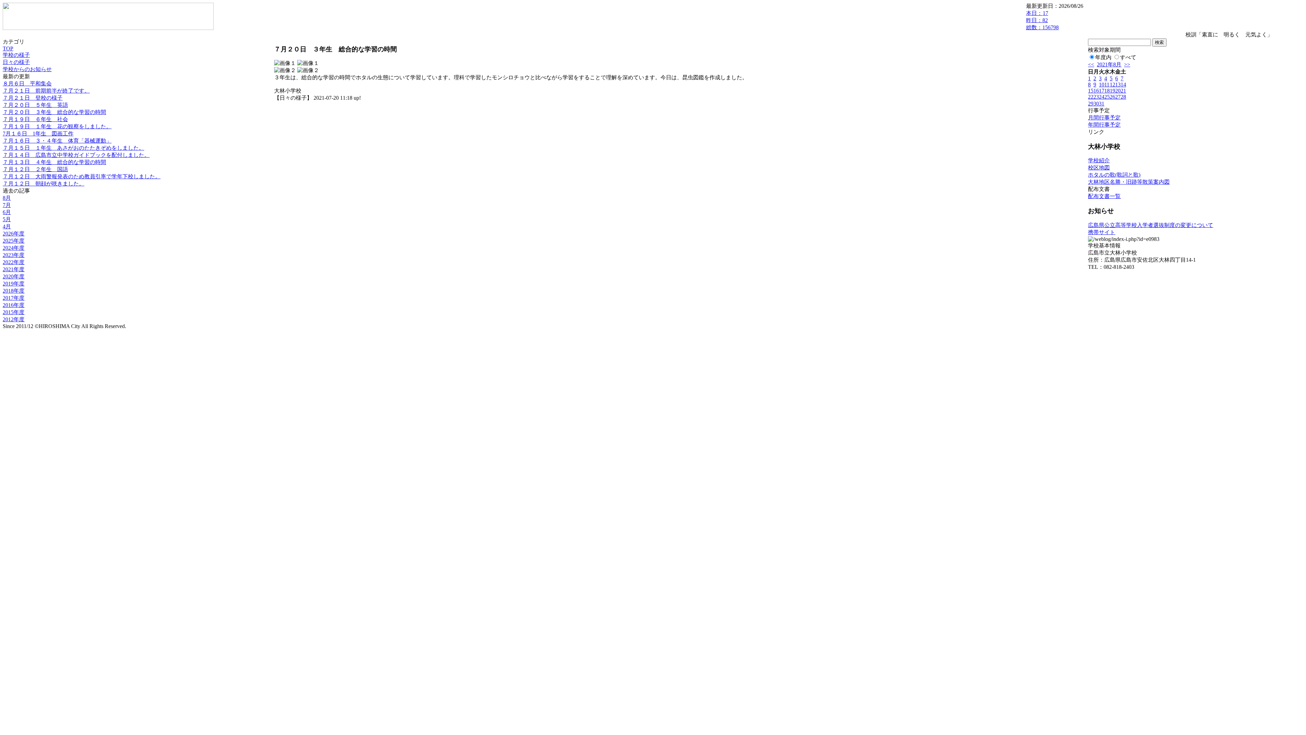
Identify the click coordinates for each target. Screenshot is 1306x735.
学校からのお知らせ (27, 69)
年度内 (1103, 57)
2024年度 (13, 248)
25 (1107, 97)
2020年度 (13, 276)
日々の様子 (16, 62)
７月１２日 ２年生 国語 (35, 169)
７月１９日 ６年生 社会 (35, 119)
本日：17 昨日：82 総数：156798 (1042, 20)
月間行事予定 (1104, 117)
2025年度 (13, 241)
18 (1107, 91)
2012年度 (13, 319)
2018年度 (13, 291)
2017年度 (13, 298)
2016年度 (13, 305)
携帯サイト (1101, 232)
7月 (7, 205)
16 (1096, 91)
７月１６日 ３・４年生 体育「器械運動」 (57, 141)
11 (1106, 84)
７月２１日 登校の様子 (33, 98)
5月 (7, 219)
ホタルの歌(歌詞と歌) (1114, 175)
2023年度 (13, 255)
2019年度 (13, 284)
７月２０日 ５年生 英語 (35, 105)
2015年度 (13, 312)
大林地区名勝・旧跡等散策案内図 (1129, 182)
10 (1101, 84)
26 (1112, 97)
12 (1112, 84)
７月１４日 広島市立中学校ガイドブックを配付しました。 (76, 155)
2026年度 (13, 233)
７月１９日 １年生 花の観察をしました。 (57, 126)
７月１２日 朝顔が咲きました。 (43, 183)
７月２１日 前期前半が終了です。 (46, 91)
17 (1101, 91)
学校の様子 (16, 55)
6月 (7, 212)
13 (1118, 84)
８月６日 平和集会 (27, 83)
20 (1118, 91)
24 (1101, 97)
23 (1096, 97)
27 (1118, 97)
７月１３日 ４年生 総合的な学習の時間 (54, 162)
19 (1112, 91)
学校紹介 (1099, 160)
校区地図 (1099, 167)
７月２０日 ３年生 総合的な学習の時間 (54, 112)
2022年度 (13, 262)
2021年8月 (1109, 64)
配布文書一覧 (1104, 196)
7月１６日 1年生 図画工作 (38, 133)
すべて (1128, 57)
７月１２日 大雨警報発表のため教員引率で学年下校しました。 (82, 176)
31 (1101, 104)
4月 (7, 226)
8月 (7, 198)
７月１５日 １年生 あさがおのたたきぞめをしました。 (73, 148)
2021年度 (13, 269)
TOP (8, 48)
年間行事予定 (1104, 125)
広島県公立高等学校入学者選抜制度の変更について (1150, 225)
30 (1096, 104)
